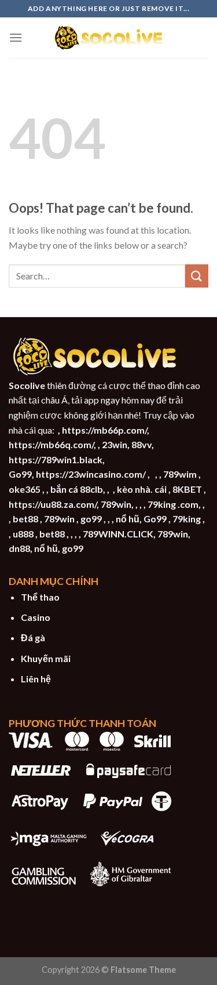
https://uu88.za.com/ (53, 504)
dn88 (19, 548)
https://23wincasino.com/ (91, 473)
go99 (91, 518)
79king (186, 518)
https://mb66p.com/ (104, 429)
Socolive (27, 385)
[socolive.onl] (109, 37)
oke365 (25, 489)
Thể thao (40, 596)
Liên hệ (36, 678)
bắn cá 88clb (76, 489)
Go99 (20, 473)
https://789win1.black (55, 459)
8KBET (187, 489)
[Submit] (196, 275)
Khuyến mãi (46, 658)
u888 (23, 533)
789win (116, 504)
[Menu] (16, 37)
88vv (141, 444)
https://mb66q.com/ (51, 444)
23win (114, 444)
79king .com (173, 504)
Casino (35, 617)
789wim (180, 473)
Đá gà (33, 637)
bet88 (25, 518)
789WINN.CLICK (118, 533)
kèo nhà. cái (142, 489)
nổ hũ (127, 518)
